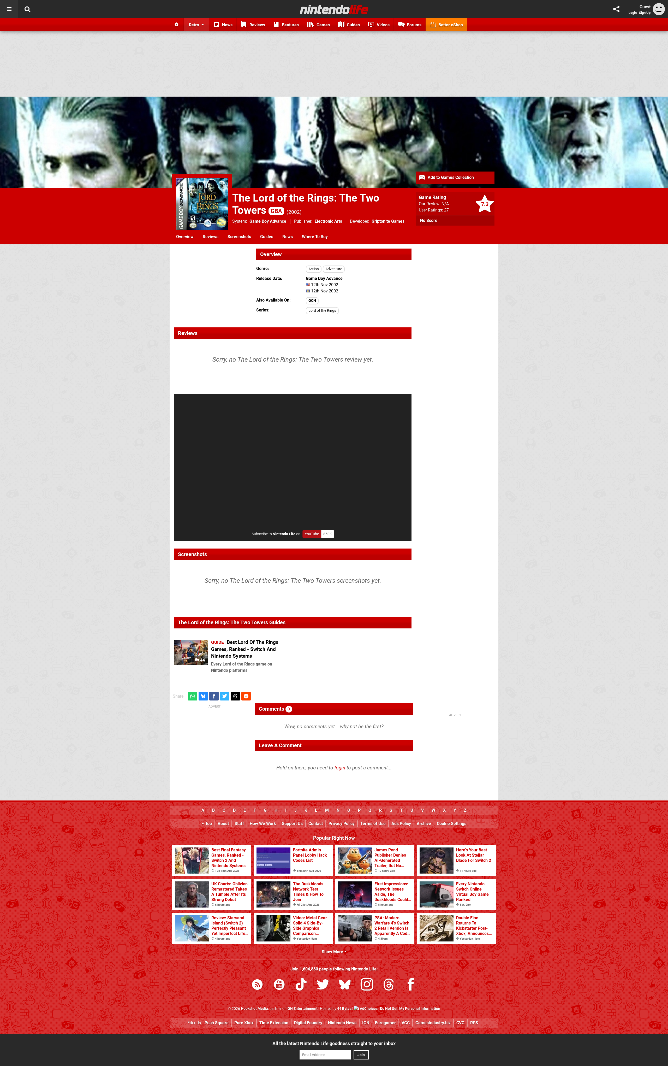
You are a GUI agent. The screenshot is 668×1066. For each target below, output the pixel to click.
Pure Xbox (244, 1022)
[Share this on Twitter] (224, 696)
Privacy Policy (342, 823)
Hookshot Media (254, 1008)
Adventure (333, 269)
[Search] (27, 9)
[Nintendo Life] (334, 9)
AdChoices (368, 1008)
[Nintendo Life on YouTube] (279, 985)
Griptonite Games (388, 221)
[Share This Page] (616, 9)
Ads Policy (401, 823)
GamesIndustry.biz (433, 1022)
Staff (239, 823)
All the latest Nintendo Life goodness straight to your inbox (334, 1043)
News (287, 236)
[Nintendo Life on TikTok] (301, 985)
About (223, 823)
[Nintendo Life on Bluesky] (345, 985)
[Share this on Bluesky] (203, 696)
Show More (333, 951)
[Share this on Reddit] (246, 696)
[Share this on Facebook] (214, 696)
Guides (266, 236)
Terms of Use (373, 823)
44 (202, 660)
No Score (428, 220)
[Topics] (9, 9)
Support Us (292, 823)
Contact (315, 823)
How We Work (263, 823)
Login (633, 13)
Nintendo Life (284, 534)
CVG (460, 1022)
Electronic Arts (328, 221)
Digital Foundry (308, 1022)
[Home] (177, 24)
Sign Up (645, 13)
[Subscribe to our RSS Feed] (257, 985)
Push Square (217, 1022)
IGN (365, 1022)
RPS (474, 1022)
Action (313, 269)
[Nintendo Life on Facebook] (410, 985)
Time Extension (273, 1022)
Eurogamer (385, 1022)
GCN (312, 300)
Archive (424, 823)
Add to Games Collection (450, 177)
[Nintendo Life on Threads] (388, 985)
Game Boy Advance (267, 221)
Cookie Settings (451, 823)
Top (208, 823)
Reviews (210, 236)
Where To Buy (315, 236)
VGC (406, 1022)
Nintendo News (342, 1022)
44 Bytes (344, 1008)
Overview (185, 236)
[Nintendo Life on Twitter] (323, 985)
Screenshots (239, 236)
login (340, 768)
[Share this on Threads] (235, 696)
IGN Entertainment (302, 1008)
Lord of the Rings (322, 310)
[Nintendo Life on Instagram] (367, 985)
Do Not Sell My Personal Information (410, 1008)
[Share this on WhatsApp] (192, 696)
